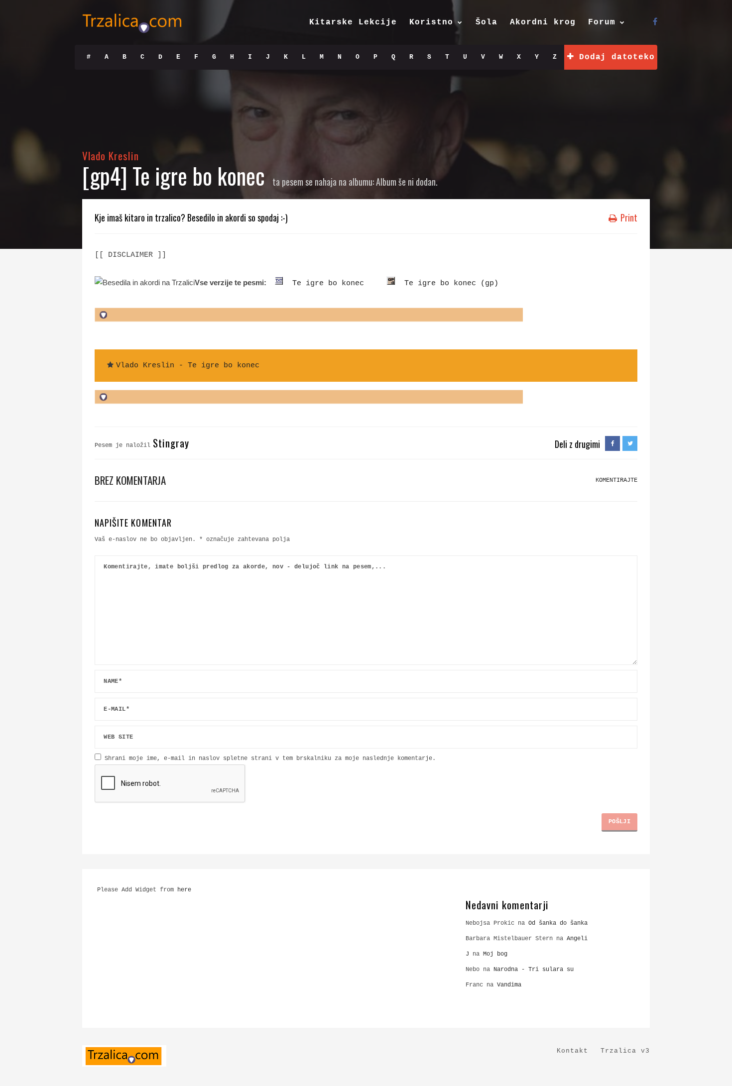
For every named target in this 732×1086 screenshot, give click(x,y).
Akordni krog (543, 22)
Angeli (577, 938)
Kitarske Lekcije (353, 22)
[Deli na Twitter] (629, 443)
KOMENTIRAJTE (616, 480)
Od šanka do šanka (558, 923)
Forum (601, 22)
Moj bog (495, 954)
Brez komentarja (130, 480)
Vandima (509, 984)
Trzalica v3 (625, 1051)
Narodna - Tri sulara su (533, 969)
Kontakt (572, 1051)
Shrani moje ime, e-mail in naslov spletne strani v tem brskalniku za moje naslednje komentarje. (270, 758)
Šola (486, 22)
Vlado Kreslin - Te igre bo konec (187, 365)
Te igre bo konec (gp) (446, 283)
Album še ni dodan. (407, 181)
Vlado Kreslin (110, 155)
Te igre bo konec (323, 283)
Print (627, 217)
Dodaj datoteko (614, 57)
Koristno (431, 22)
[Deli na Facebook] (612, 443)
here (184, 889)
